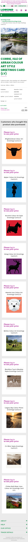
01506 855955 (2, 6)
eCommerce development (9, 538)
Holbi (18, 538)
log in (5, 108)
